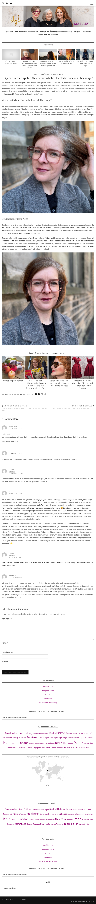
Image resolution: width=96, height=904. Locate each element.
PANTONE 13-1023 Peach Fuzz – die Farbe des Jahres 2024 (25, 408)
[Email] (11, 3)
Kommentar (7, 619)
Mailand (31, 743)
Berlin (52, 733)
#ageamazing (57, 74)
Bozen (69, 733)
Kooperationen (48, 690)
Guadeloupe (44, 738)
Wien (87, 748)
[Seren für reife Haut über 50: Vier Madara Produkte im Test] (59, 367)
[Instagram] (3, 3)
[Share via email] (35, 394)
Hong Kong (61, 737)
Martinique (38, 743)
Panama (70, 743)
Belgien (46, 733)
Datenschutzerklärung (48, 703)
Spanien (44, 748)
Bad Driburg (25, 733)
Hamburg (52, 738)
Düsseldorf (86, 733)
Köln (6, 742)
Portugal (85, 743)
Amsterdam (11, 733)
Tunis (77, 747)
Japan (82, 738)
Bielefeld (61, 733)
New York (60, 743)
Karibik (90, 738)
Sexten (29, 748)
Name (5, 643)
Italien (76, 738)
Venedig (83, 748)
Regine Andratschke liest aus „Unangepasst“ (73, 407)
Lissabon (14, 743)
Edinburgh (15, 737)
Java (86, 738)
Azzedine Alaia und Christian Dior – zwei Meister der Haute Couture (82, 384)
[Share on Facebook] (39, 394)
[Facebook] (7, 3)
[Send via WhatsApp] (45, 394)
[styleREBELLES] (48, 13)
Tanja (35, 74)
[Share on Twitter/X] (42, 394)
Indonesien (70, 738)
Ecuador (6, 738)
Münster (51, 743)
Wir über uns (48, 686)
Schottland (20, 747)
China (80, 733)
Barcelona (39, 733)
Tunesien (69, 747)
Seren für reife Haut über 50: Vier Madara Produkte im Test (60, 383)
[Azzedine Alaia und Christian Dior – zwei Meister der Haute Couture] (83, 367)
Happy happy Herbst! (13, 380)
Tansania (59, 748)
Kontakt (48, 695)
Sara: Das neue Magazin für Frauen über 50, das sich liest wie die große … (36, 384)
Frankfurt (23, 738)
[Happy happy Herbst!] (13, 367)
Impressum (48, 699)
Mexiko (45, 743)
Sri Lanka (52, 748)
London (23, 743)
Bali (34, 733)
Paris (77, 743)
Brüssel (75, 733)
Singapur (36, 748)
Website (5, 662)
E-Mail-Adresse (8, 652)
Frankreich (33, 737)
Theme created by (82, 901)
